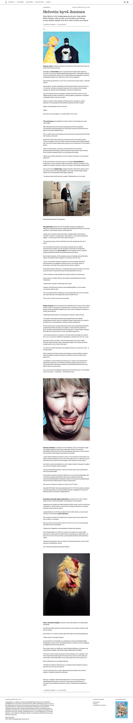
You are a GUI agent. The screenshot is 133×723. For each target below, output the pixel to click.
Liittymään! (66, 366)
